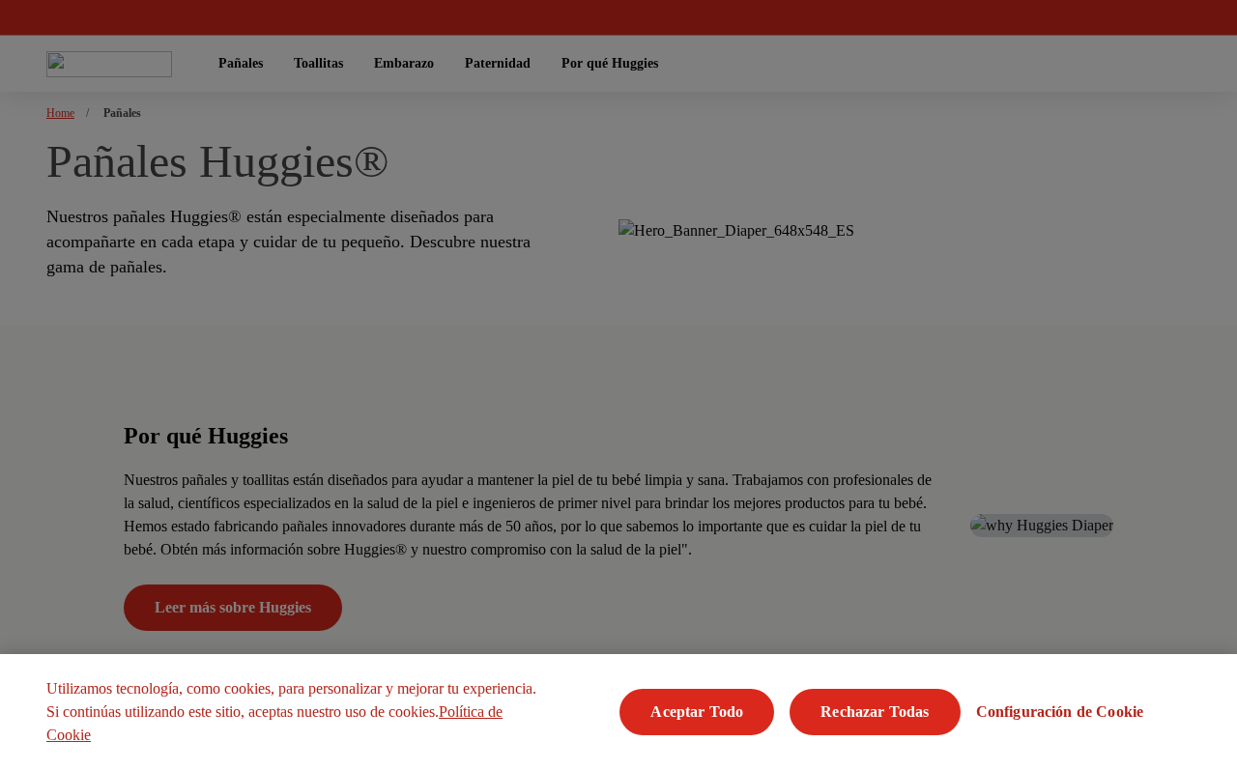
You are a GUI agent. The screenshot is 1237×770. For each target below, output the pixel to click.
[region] (618, 712)
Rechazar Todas (874, 711)
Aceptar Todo (696, 711)
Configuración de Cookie (1060, 711)
